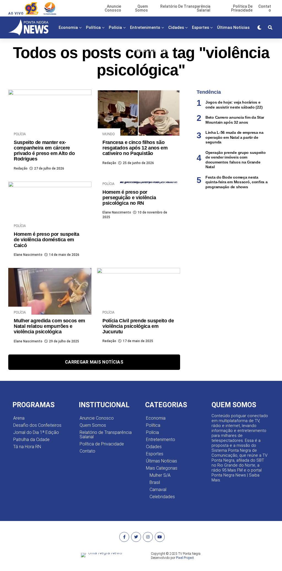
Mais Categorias (152, 50)
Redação (21, 168)
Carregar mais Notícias (94, 362)
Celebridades (162, 496)
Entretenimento (145, 27)
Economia (68, 27)
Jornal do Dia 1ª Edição (36, 432)
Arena (19, 418)
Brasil (155, 482)
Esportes (200, 27)
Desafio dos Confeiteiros (37, 425)
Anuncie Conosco (97, 418)
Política (93, 27)
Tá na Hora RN (27, 446)
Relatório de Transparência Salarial (106, 434)
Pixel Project (185, 558)
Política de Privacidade (102, 444)
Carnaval (158, 489)
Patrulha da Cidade (31, 439)
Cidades (176, 27)
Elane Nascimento (28, 255)
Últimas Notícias (233, 27)
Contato (87, 451)
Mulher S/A (160, 475)
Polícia (115, 27)
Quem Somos (93, 425)
